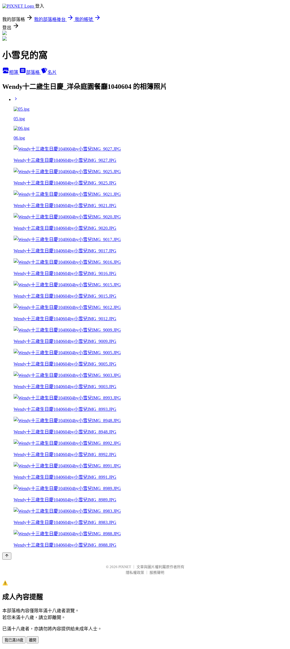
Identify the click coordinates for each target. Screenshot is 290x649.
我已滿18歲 (14, 640)
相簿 (14, 72)
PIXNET (124, 567)
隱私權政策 (135, 572)
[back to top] (6, 556)
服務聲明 (157, 572)
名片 (52, 72)
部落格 (33, 72)
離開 (32, 640)
